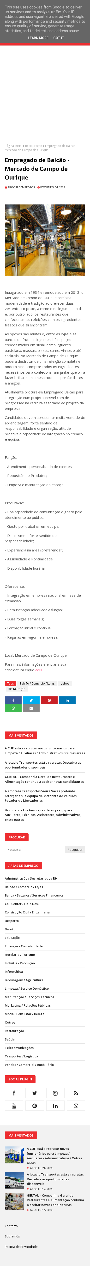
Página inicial (13, 146)
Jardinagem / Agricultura (24, 980)
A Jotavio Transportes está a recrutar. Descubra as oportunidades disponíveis (43, 764)
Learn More (38, 38)
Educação (12, 937)
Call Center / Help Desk (22, 904)
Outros (10, 1022)
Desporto (12, 921)
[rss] (76, 1093)
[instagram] (55, 1093)
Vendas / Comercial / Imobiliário (29, 1065)
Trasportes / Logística (21, 1056)
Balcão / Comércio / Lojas (37, 683)
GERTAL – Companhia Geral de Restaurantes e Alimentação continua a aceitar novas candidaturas (44, 779)
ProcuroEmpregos (21, 187)
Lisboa (65, 683)
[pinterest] (34, 1105)
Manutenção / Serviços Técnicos (29, 997)
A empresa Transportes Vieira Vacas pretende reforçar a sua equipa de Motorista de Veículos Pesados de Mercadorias (41, 796)
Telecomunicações (19, 1048)
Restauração (33, 146)
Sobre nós (12, 1236)
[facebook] (14, 1093)
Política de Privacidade (21, 1246)
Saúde (10, 1039)
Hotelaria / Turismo (20, 954)
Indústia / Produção (20, 963)
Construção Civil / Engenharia (27, 912)
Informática (14, 971)
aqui (38, 669)
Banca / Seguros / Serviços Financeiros (34, 895)
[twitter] (34, 1093)
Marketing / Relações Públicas (28, 1005)
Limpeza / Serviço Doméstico (27, 988)
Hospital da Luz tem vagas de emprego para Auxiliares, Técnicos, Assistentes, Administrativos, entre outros (43, 815)
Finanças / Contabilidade (24, 946)
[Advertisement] (45, 98)
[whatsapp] (76, 1105)
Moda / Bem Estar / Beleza (24, 1014)
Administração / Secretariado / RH (31, 878)
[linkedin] (55, 1105)
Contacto (11, 1226)
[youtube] (14, 1105)
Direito (10, 929)
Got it (58, 38)
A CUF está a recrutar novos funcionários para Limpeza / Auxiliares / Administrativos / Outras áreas (45, 750)
